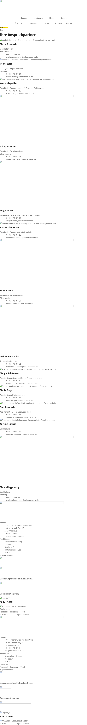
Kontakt (69, 23)
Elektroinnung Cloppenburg (9, 594)
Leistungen (38, 18)
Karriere (64, 18)
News (51, 18)
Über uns (23, 18)
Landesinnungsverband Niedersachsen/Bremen (16, 579)
